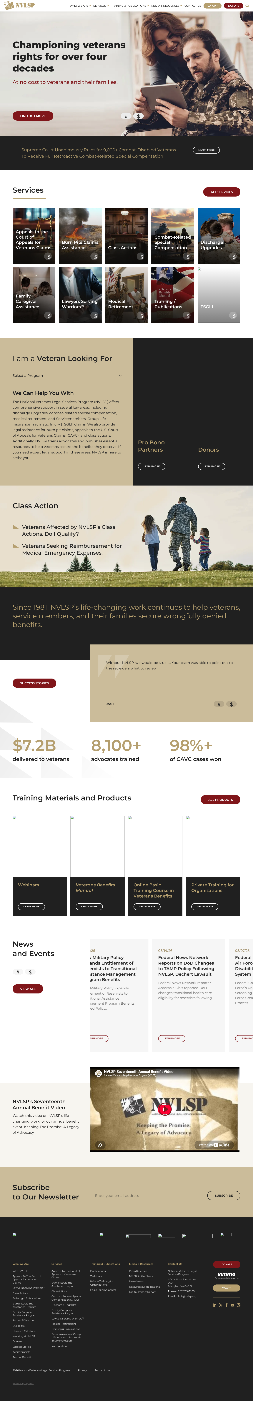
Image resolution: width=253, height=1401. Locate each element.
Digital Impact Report (142, 1291)
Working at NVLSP (24, 1336)
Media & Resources (165, 5)
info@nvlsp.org (187, 1296)
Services (99, 5)
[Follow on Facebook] (226, 1305)
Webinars (96, 1276)
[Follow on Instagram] (238, 1305)
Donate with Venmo (226, 1278)
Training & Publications (128, 5)
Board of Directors (23, 1320)
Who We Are (79, 5)
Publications (98, 1270)
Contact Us (192, 5)
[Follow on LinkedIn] (215, 1305)
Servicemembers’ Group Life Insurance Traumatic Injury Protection (66, 1337)
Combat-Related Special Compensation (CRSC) (66, 1298)
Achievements (21, 1351)
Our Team (19, 1325)
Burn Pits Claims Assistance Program (24, 1305)
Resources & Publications (144, 1286)
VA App (212, 5)
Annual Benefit (22, 1357)
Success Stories (34, 683)
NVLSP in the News (141, 1276)
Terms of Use (102, 1370)
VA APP (226, 1288)
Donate (233, 5)
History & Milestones (25, 1330)
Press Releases (138, 1270)
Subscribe (224, 1195)
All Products (220, 800)
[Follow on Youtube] (232, 1305)
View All (28, 989)
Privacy (82, 1370)
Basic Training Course (103, 1289)
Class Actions (20, 1293)
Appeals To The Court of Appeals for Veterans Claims (27, 1279)
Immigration (59, 1346)
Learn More (31, 906)
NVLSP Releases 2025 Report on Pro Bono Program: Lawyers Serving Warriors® (201, 966)
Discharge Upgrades (63, 1304)
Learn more (206, 150)
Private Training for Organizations (101, 1283)
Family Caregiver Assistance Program (24, 1314)
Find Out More (33, 116)
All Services (222, 192)
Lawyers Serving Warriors (29, 1287)
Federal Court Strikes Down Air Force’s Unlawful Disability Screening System (126, 966)
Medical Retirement (63, 1323)
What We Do (20, 1270)
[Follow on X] (220, 1305)
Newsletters (136, 1281)
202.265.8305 (186, 1291)
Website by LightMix (23, 1383)
